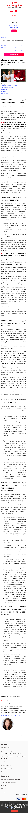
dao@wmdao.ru (5, 749)
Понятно (15, 811)
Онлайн (3, 762)
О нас (14, 15)
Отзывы (3, 771)
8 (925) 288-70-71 (14, 27)
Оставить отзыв (14, 54)
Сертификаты (14, 22)
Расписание (14, 19)
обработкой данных (9, 807)
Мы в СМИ (4, 50)
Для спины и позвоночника (9, 85)
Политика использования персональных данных (13, 756)
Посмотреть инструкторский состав (10, 715)
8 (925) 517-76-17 (14, 26)
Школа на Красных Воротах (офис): (10, 751)
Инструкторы (18, 45)
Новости (3, 47)
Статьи (16, 47)
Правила (3, 91)
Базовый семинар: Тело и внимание (10, 779)
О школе (4, 758)
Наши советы (5, 93)
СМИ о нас (4, 792)
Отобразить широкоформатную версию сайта (14, 35)
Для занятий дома (19, 50)
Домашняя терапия (7, 87)
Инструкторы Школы (6, 768)
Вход (15, 31)
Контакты (4, 745)
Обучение (4, 89)
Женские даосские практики (8, 782)
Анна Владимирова (6, 765)
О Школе (3, 45)
